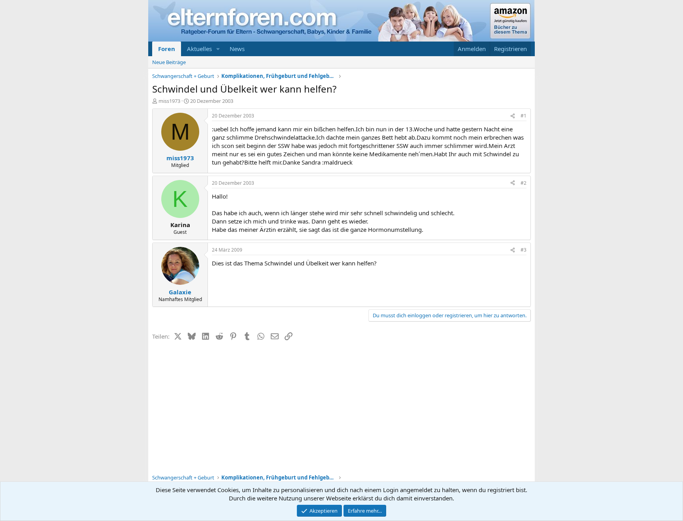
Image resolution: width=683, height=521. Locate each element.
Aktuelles (199, 49)
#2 (523, 183)
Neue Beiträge (169, 62)
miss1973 (169, 100)
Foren (166, 49)
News (237, 49)
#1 (523, 115)
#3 (523, 249)
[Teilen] (513, 116)
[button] (218, 49)
